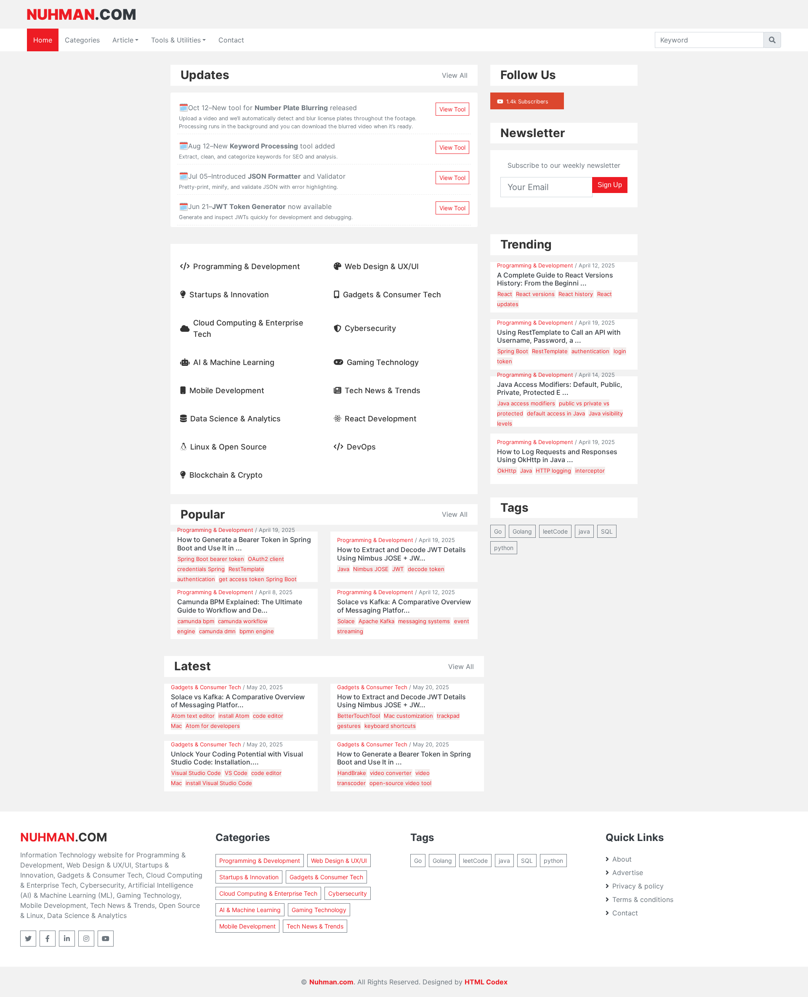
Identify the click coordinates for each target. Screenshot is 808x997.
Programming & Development (246, 266)
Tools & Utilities (176, 40)
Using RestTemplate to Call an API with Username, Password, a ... (559, 336)
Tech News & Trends (382, 390)
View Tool (452, 109)
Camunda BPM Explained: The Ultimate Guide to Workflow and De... (239, 606)
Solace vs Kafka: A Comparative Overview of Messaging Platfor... (404, 606)
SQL (607, 531)
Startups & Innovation (229, 294)
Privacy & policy (638, 886)
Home (42, 40)
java (584, 531)
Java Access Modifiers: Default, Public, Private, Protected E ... (559, 389)
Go (498, 531)
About (622, 859)
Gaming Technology (383, 362)
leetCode (555, 531)
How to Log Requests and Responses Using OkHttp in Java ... (557, 456)
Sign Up (610, 184)
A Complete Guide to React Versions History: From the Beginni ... (555, 279)
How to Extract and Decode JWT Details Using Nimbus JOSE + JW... (401, 554)
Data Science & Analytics (235, 418)
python (503, 547)
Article (122, 40)
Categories (82, 40)
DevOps (361, 446)
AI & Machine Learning (233, 362)
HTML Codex (486, 982)
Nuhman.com (331, 982)
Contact (231, 40)
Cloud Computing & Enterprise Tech (248, 328)
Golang (522, 531)
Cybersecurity (370, 328)
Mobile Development (226, 390)
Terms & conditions (642, 899)
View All (455, 75)
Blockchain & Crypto (226, 475)
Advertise (627, 872)
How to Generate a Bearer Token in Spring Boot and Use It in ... (244, 544)
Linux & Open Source (228, 446)
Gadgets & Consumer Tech (392, 294)
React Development (381, 418)
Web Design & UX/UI (382, 266)
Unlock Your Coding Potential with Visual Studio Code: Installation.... (237, 758)
